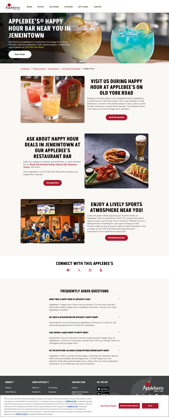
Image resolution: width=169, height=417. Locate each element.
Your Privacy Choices (108, 405)
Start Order (20, 54)
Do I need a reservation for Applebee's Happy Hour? (73, 317)
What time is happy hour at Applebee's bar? (70, 299)
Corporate (52, 392)
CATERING (68, 7)
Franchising (52, 388)
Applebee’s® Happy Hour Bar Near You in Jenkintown (39, 28)
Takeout (8, 388)
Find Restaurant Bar (116, 237)
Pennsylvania (39, 68)
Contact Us (36, 392)
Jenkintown (53, 68)
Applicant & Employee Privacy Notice (80, 393)
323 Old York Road (71, 68)
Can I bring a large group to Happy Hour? (68, 332)
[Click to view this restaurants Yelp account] (101, 270)
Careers (75, 388)
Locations (25, 68)
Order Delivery (10, 392)
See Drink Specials (116, 117)
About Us (35, 388)
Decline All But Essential (129, 405)
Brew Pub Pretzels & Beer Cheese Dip (48, 164)
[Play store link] (103, 394)
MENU (29, 7)
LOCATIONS (54, 7)
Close (150, 405)
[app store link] (103, 389)
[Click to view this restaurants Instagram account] (90, 270)
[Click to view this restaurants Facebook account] (68, 270)
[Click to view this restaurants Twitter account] (79, 270)
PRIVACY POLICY (22, 414)
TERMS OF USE (71, 401)
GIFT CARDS (83, 7)
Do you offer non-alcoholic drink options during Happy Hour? (79, 350)
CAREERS (98, 7)
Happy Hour (89, 68)
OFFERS (40, 7)
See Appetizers (52, 183)
